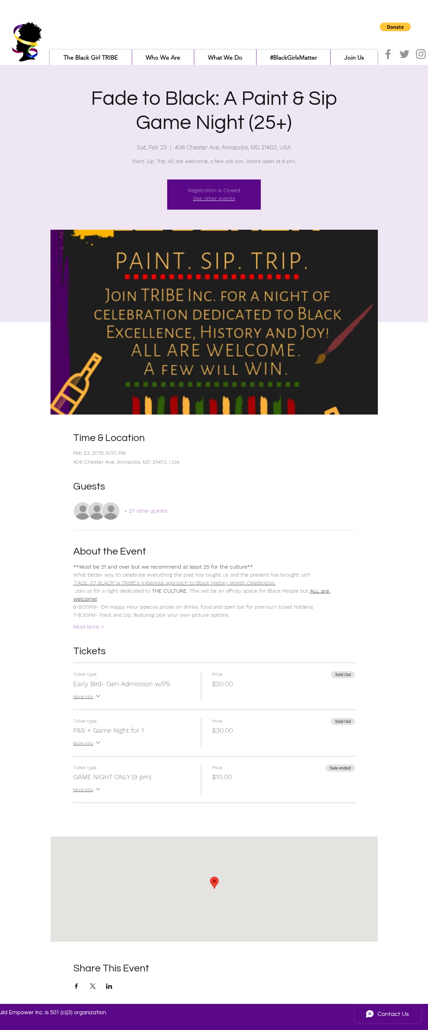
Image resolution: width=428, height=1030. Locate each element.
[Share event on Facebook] (76, 986)
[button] (395, 26)
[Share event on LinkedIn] (109, 986)
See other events (214, 198)
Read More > (88, 626)
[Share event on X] (93, 986)
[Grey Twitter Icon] (404, 54)
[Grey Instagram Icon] (420, 54)
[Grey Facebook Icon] (388, 54)
